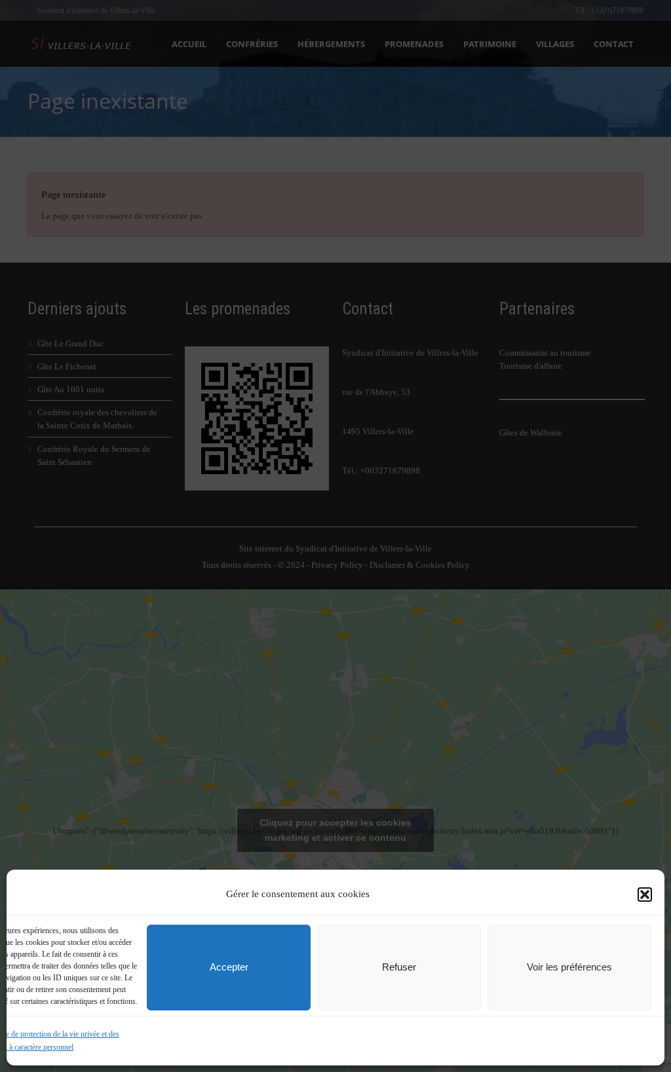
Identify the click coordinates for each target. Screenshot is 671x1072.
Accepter (229, 966)
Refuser (399, 966)
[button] (644, 894)
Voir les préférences (569, 966)
